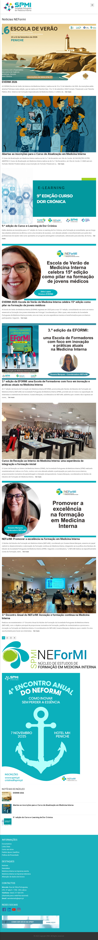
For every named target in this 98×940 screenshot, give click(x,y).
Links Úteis (6, 847)
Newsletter (6, 868)
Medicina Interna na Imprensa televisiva (16, 874)
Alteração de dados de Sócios (13, 877)
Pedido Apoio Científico (10, 852)
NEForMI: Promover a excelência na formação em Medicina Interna (41, 538)
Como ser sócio (8, 849)
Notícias (5, 865)
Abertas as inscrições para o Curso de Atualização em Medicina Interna (44, 154)
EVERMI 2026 (9, 81)
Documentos (6, 844)
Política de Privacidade (10, 855)
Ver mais (68, 92)
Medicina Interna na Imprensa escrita (15, 871)
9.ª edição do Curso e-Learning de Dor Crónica (29, 225)
